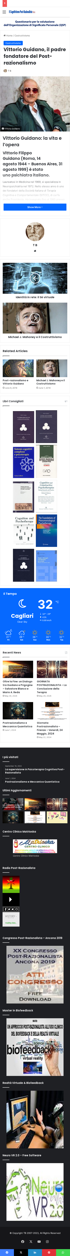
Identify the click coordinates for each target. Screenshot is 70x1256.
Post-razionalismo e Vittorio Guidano (15, 382)
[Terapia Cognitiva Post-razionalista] (22, 11)
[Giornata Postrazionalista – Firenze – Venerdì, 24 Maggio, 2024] (52, 710)
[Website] (35, 251)
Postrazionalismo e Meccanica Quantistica (17, 724)
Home (9, 35)
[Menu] (4, 13)
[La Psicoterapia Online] (57, 817)
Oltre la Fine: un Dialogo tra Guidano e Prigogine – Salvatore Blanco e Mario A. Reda (18, 687)
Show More (34, 207)
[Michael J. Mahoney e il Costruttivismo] (51, 368)
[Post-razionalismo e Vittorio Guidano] (18, 368)
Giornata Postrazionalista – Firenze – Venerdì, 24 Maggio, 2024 (50, 728)
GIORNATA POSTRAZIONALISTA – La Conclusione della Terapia (52, 687)
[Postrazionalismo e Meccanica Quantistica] (18, 710)
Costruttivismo (22, 35)
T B (9, 71)
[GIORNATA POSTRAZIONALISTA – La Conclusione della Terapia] (52, 669)
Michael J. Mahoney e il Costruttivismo (50, 382)
